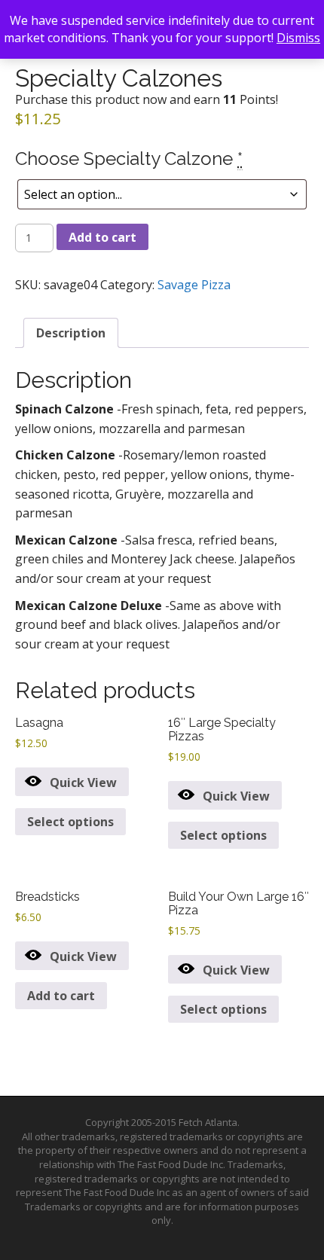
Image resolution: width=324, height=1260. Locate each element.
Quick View (83, 782)
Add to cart (102, 237)
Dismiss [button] (298, 37)
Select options (70, 821)
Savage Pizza (194, 284)
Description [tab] (70, 333)
